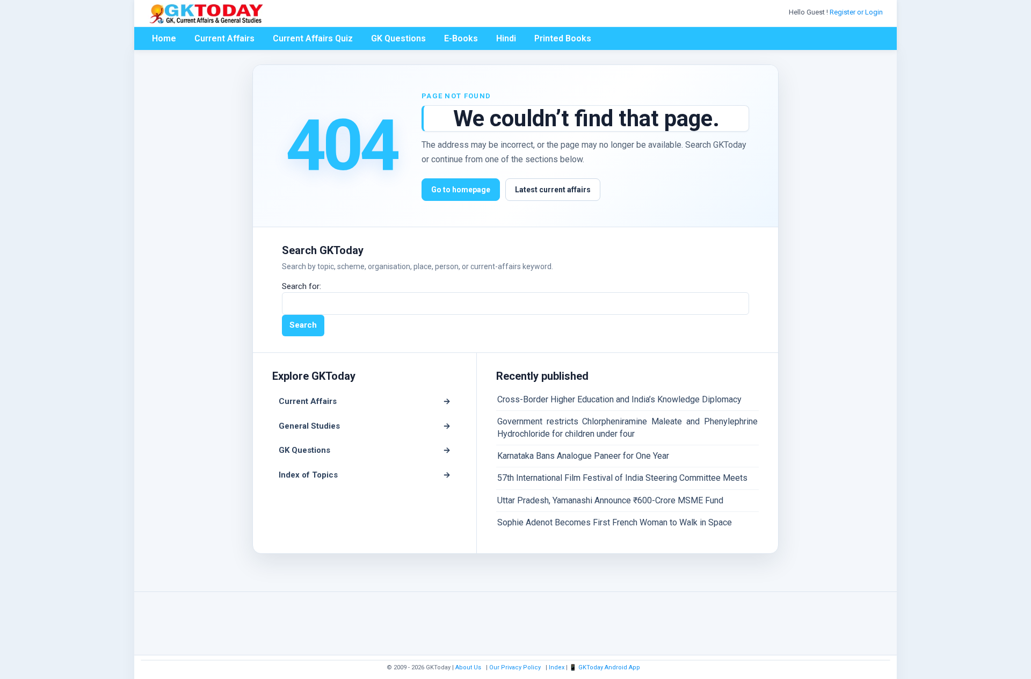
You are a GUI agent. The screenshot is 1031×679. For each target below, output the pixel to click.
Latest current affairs (553, 189)
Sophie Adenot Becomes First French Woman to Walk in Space (614, 522)
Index (556, 667)
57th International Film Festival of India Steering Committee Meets (622, 478)
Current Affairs (224, 38)
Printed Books (562, 38)
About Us (468, 667)
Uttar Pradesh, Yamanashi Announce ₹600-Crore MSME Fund (610, 500)
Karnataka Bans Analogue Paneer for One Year (583, 456)
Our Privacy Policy (515, 667)
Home (164, 38)
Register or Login (857, 12)
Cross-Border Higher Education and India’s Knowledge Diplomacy (619, 399)
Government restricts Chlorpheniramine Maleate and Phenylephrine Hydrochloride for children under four (627, 427)
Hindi (506, 38)
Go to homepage (460, 189)
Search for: (301, 286)
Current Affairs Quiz (313, 38)
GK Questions (398, 38)
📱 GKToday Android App (605, 667)
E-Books (461, 38)
